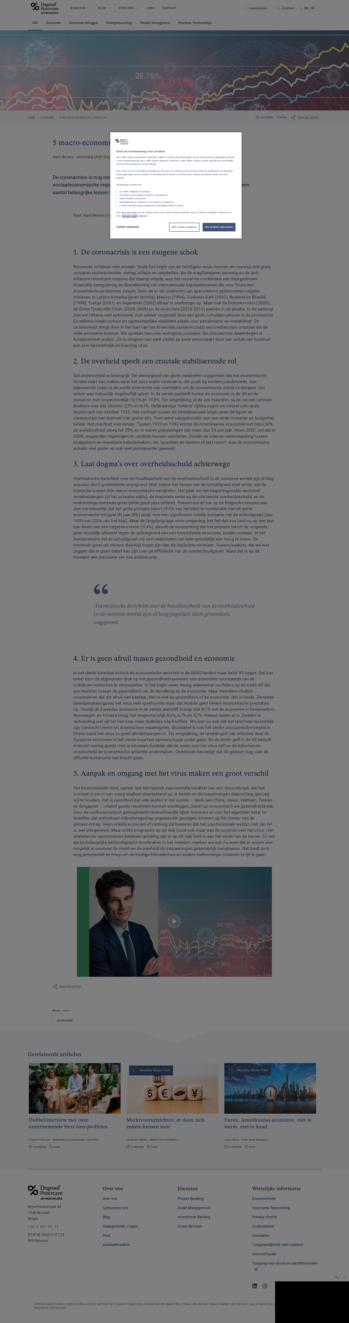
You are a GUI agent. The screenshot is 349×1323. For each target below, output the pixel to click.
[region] (176, 185)
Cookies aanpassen (127, 226)
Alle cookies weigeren (184, 227)
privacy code (129, 216)
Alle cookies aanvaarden (219, 227)
